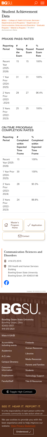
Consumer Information (7, 368)
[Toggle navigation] (42, 3)
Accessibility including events (9, 343)
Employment (7, 375)
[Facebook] (6, 282)
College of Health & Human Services (24, 20)
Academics (7, 350)
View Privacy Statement (23, 425)
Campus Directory (10, 362)
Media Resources (33, 359)
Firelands (29, 342)
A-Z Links (6, 356)
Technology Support (34, 376)
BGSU (4, 20)
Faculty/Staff (7, 381)
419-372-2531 (8, 329)
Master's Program (18, 28)
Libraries (29, 353)
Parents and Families (35, 364)
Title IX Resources (33, 381)
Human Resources (33, 348)
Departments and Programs (13, 23)
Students (29, 370)
